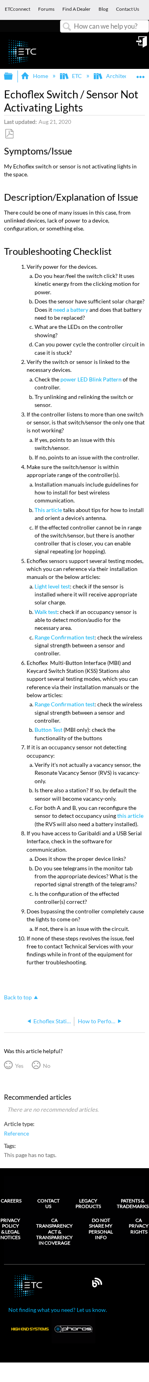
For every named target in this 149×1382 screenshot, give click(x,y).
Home (40, 75)
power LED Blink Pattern (91, 379)
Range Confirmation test (65, 637)
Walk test (46, 611)
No (46, 1065)
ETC (77, 75)
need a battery (70, 309)
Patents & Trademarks (133, 1203)
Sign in (142, 44)
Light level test (52, 586)
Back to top (18, 997)
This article (48, 509)
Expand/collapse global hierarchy (13, 76)
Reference (16, 1133)
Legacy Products (88, 1203)
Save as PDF (9, 134)
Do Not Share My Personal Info (101, 1229)
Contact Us (48, 1203)
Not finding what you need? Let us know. (57, 1309)
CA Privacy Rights (139, 1226)
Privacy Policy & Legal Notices (10, 1229)
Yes (19, 1065)
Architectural (122, 75)
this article (130, 815)
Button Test (48, 729)
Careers (11, 1201)
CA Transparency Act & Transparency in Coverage (54, 1232)
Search (67, 27)
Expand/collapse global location (140, 74)
